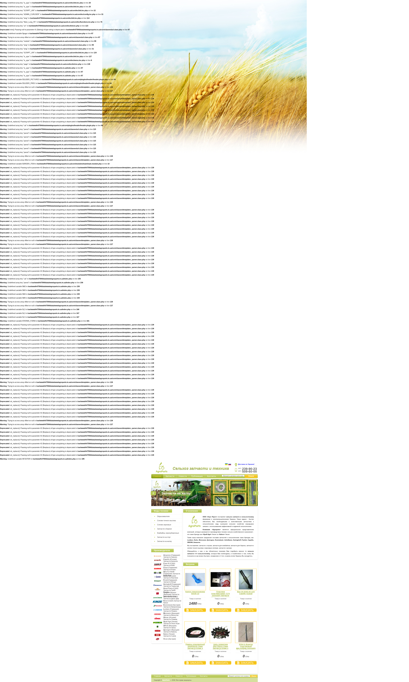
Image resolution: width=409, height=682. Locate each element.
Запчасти (170, 476)
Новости (183, 476)
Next (255, 493)
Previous (153, 493)
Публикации (197, 476)
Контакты (211, 476)
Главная (157, 476)
